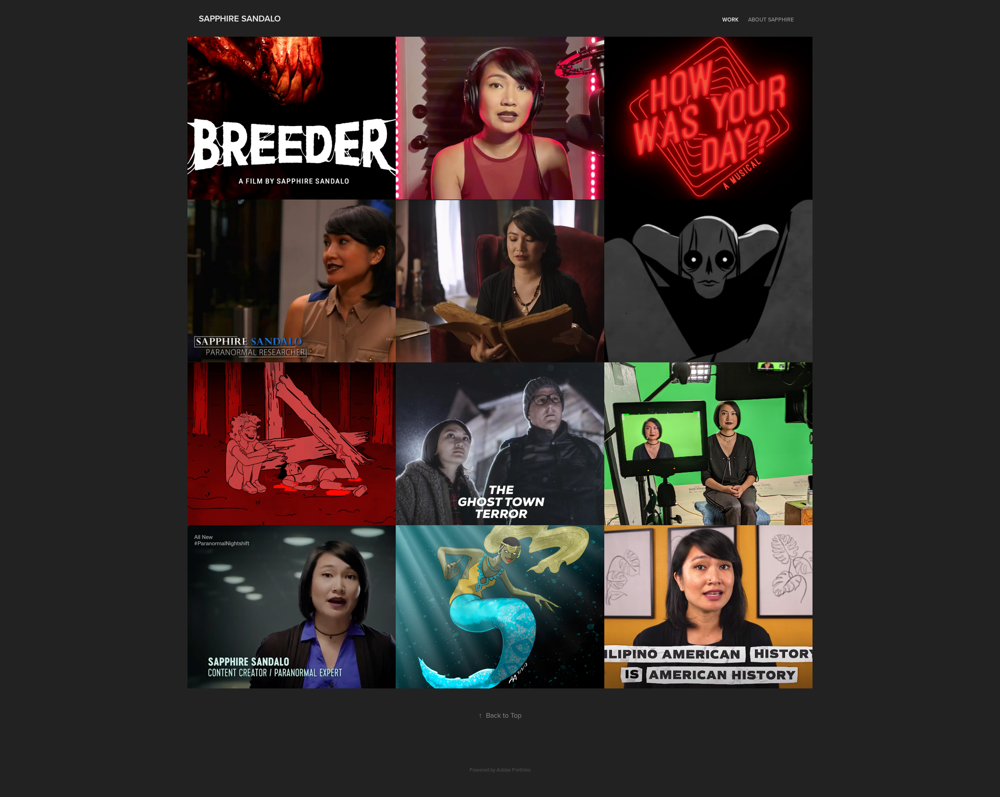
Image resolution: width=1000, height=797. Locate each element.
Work (730, 19)
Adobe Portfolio (513, 769)
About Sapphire (771, 19)
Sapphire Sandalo (240, 18)
